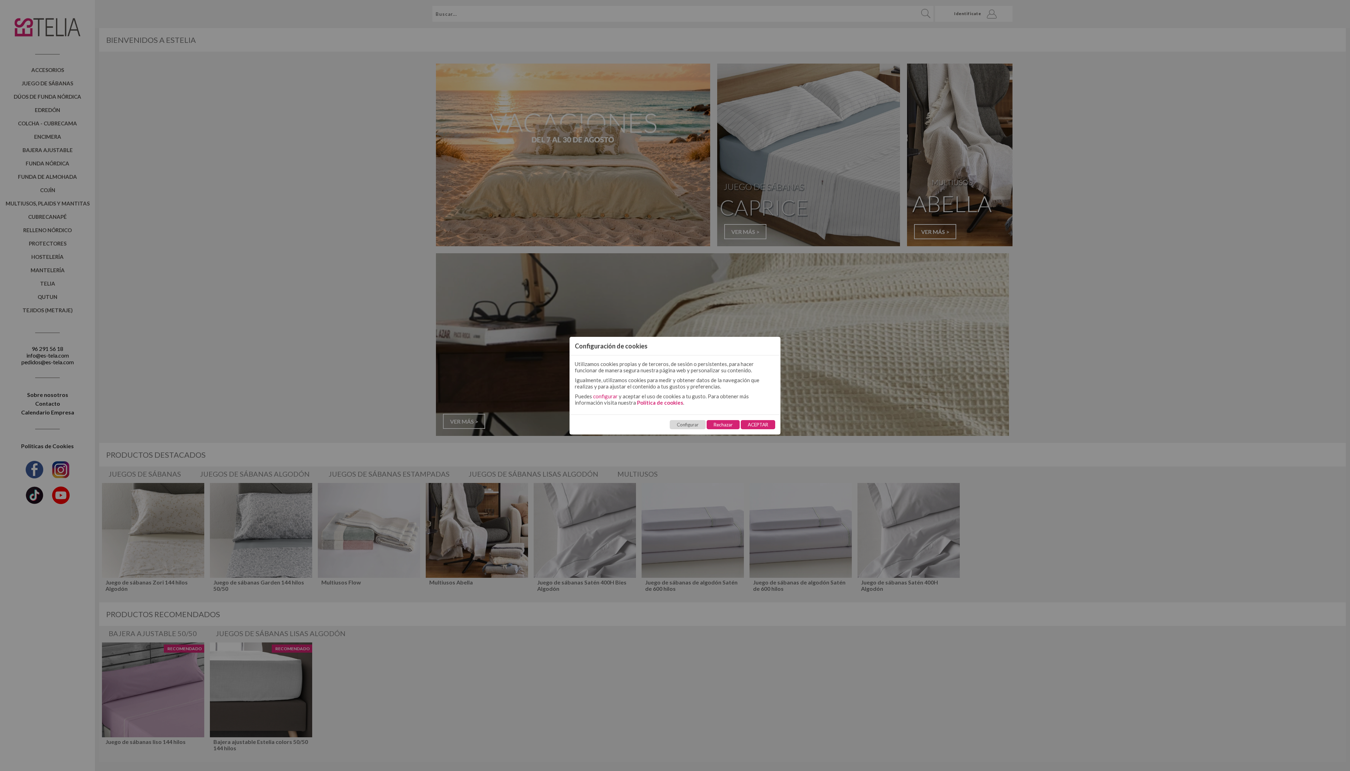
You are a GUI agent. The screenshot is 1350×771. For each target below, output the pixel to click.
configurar (605, 396)
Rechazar (723, 424)
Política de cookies (660, 402)
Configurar (688, 424)
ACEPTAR (758, 424)
